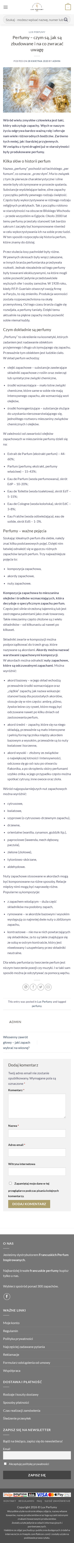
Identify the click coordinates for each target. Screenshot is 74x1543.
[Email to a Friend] (48, 987)
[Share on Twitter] (40, 987)
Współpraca (11, 1370)
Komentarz (16, 1090)
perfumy (37, 1006)
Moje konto (11, 1323)
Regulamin (10, 1331)
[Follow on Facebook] (6, 1296)
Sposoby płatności (16, 1402)
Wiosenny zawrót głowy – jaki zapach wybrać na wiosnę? (16, 1042)
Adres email (16, 1144)
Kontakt (9, 1500)
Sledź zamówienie (58, 1500)
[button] (5, 7)
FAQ (39, 1500)
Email (6, 1449)
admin (56, 61)
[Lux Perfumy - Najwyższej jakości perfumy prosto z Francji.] (37, 7)
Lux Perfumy (37, 32)
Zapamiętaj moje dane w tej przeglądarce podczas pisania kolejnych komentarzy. (33, 1190)
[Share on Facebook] (33, 987)
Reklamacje (11, 1354)
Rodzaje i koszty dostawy (20, 1394)
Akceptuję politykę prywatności (29, 1464)
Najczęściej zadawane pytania (24, 1347)
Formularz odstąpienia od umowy (26, 1362)
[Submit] (66, 19)
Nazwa (13, 1125)
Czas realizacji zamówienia (21, 1410)
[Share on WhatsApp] (25, 987)
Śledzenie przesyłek (17, 1418)
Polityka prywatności (18, 1339)
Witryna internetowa (21, 1164)
